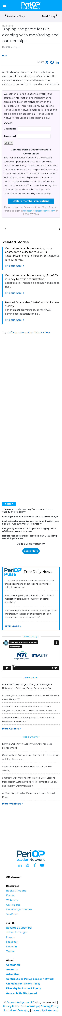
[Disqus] (31, 382)
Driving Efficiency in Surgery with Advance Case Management (27, 746)
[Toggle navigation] (4, 5)
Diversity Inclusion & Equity (23, 988)
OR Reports (13, 904)
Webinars (12, 900)
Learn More (31, 551)
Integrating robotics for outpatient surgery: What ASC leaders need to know (29, 529)
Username (10, 128)
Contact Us (13, 964)
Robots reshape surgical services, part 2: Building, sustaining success (29, 537)
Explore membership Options (31, 201)
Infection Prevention (21, 332)
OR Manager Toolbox (19, 909)
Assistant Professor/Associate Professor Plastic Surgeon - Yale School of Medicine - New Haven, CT (29, 708)
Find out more (13, 266)
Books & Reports (16, 890)
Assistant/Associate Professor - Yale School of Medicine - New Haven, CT (31, 697)
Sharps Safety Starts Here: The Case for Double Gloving (27, 768)
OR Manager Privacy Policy (23, 983)
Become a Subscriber (19, 927)
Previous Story (15, 16)
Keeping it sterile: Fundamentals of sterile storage (30, 516)
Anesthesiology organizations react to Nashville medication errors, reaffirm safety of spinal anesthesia (29, 598)
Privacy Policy (11, 1006)
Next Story (49, 16)
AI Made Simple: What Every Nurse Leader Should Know (28, 795)
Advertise (12, 974)
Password (10, 136)
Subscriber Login (16, 932)
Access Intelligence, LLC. (20, 1002)
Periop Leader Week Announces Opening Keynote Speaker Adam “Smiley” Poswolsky (30, 522)
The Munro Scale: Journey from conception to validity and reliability (27, 510)
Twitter (10, 951)
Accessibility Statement (21, 993)
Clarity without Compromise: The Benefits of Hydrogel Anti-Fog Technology (31, 757)
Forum (10, 937)
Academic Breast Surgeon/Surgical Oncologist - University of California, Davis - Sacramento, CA (27, 686)
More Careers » (11, 728)
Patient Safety (42, 332)
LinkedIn (11, 946)
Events (10, 895)
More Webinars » (12, 803)
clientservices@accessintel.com (39, 211)
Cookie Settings (30, 1006)
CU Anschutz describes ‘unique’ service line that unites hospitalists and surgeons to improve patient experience (29, 583)
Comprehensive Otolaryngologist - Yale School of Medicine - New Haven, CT (28, 719)
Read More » (12, 626)
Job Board (12, 914)
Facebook (12, 941)
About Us (12, 969)
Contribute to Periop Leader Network (30, 978)
